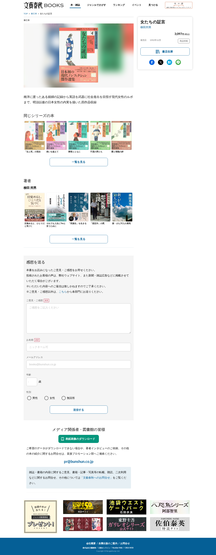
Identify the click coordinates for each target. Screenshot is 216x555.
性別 (28, 392)
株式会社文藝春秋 (89, 548)
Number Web (117, 548)
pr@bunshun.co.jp (78, 462)
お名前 (29, 340)
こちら (63, 291)
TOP (26, 14)
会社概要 (91, 543)
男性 (35, 398)
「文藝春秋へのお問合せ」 (96, 477)
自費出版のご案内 (108, 543)
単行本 (34, 14)
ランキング (119, 5)
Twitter (160, 62)
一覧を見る (78, 162)
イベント (136, 5)
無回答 (71, 398)
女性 (52, 398)
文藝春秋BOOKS (43, 5)
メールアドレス (34, 357)
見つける (153, 5)
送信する (78, 409)
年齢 (28, 375)
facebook (152, 62)
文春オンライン (104, 548)
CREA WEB (129, 548)
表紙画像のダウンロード (80, 439)
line (178, 62)
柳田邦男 (145, 27)
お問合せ (125, 543)
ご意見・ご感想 (34, 300)
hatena (169, 62)
